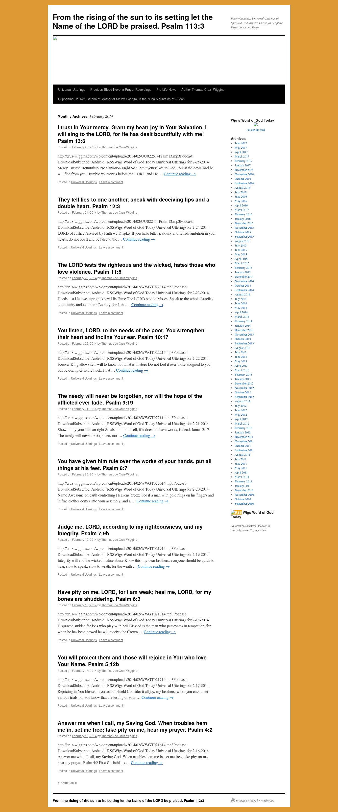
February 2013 (243, 374)
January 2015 (243, 272)
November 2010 (244, 494)
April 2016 (241, 205)
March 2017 (242, 156)
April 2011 (241, 472)
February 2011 (243, 481)
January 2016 (243, 219)
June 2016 (241, 196)
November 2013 (244, 334)
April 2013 (241, 365)
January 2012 (243, 432)
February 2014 (243, 321)
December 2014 (244, 276)
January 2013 (243, 379)
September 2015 (244, 236)
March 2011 (242, 477)
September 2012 (244, 397)
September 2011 (244, 450)
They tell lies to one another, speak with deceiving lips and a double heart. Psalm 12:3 (133, 203)
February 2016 (243, 214)
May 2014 (241, 308)
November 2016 (244, 174)
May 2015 (241, 254)
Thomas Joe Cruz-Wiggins (119, 147)
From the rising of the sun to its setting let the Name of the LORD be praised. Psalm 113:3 (133, 21)
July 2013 (240, 352)
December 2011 (244, 437)
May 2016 (241, 201)
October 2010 (243, 499)
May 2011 (241, 468)
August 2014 (242, 294)
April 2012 (241, 419)
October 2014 (243, 285)
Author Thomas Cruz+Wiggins (202, 89)
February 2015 (243, 268)
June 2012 (241, 410)
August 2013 (242, 348)
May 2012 (241, 414)
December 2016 (244, 170)
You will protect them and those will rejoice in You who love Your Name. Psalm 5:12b (132, 661)
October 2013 (243, 339)
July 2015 (240, 245)
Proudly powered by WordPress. (255, 800)
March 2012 (242, 423)
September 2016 (244, 183)
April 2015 (241, 259)
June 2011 (241, 463)
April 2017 (241, 152)
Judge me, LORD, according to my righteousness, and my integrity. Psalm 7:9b (130, 530)
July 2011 (240, 459)
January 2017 (243, 165)
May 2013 (241, 361)
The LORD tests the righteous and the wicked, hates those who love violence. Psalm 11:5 (136, 268)
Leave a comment (111, 182)
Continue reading (180, 173)
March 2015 (242, 263)
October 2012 (243, 392)
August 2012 (242, 401)
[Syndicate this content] (236, 512)
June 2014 (241, 303)
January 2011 (243, 486)
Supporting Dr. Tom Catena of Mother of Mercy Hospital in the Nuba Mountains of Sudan (121, 98)
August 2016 (242, 187)
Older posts (67, 782)
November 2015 (244, 227)
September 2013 (244, 343)
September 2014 (244, 290)
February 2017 (243, 161)
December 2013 (244, 330)
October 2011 (243, 446)
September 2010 (244, 503)
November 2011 (244, 441)
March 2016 (242, 210)
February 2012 (243, 428)
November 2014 (244, 281)
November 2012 (244, 388)
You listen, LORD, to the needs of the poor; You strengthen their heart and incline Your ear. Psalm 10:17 (131, 333)
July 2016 (240, 192)
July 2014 (240, 299)
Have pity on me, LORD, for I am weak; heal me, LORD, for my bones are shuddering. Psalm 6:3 (134, 595)
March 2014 (242, 316)
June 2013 (241, 357)
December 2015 (244, 223)
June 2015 (241, 250)
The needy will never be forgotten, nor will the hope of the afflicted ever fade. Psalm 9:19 (130, 399)
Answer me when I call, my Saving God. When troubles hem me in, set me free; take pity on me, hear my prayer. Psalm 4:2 (135, 726)
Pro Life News (166, 89)
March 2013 (242, 370)
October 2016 (243, 178)
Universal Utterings (71, 89)
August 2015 (242, 241)
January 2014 (243, 325)
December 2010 (244, 490)
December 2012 (244, 383)
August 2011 (242, 454)
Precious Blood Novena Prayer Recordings (120, 89)
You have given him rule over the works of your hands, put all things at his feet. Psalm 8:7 (135, 464)
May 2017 (241, 147)
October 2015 (243, 232)
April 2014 (241, 312)
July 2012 (240, 405)
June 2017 (241, 143)
